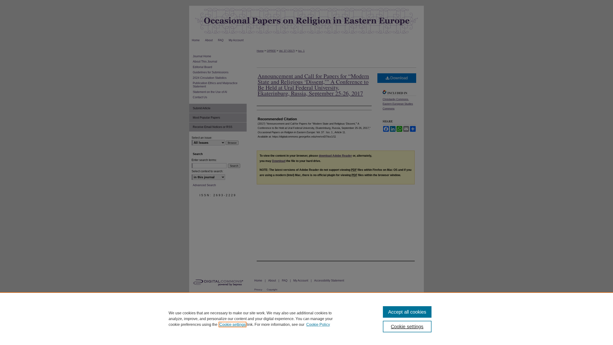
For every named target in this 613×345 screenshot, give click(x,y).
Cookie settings (232, 324)
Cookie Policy (318, 324)
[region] (306, 318)
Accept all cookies (407, 312)
